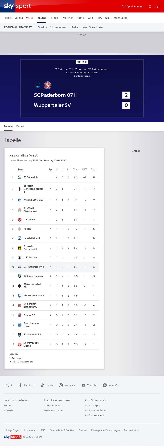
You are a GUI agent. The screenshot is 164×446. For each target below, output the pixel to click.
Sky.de (7, 405)
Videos (19, 17)
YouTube (92, 385)
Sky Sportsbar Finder (95, 410)
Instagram (70, 385)
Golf (90, 17)
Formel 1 (54, 17)
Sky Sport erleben (132, 6)
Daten (20, 126)
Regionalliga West (18, 27)
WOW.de (8, 410)
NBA (99, 17)
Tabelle (73, 27)
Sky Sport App (91, 405)
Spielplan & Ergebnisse (52, 27)
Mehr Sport (120, 17)
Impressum (30, 430)
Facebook (29, 385)
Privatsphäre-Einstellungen (105, 430)
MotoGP (68, 17)
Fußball (41, 17)
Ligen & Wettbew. (92, 27)
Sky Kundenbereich (94, 415)
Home (7, 17)
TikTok (49, 385)
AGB (43, 430)
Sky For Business (53, 405)
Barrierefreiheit (132, 430)
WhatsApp (114, 385)
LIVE (30, 17)
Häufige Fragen (12, 430)
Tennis (80, 17)
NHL (107, 17)
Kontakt (82, 430)
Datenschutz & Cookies (61, 430)
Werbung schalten (54, 410)
